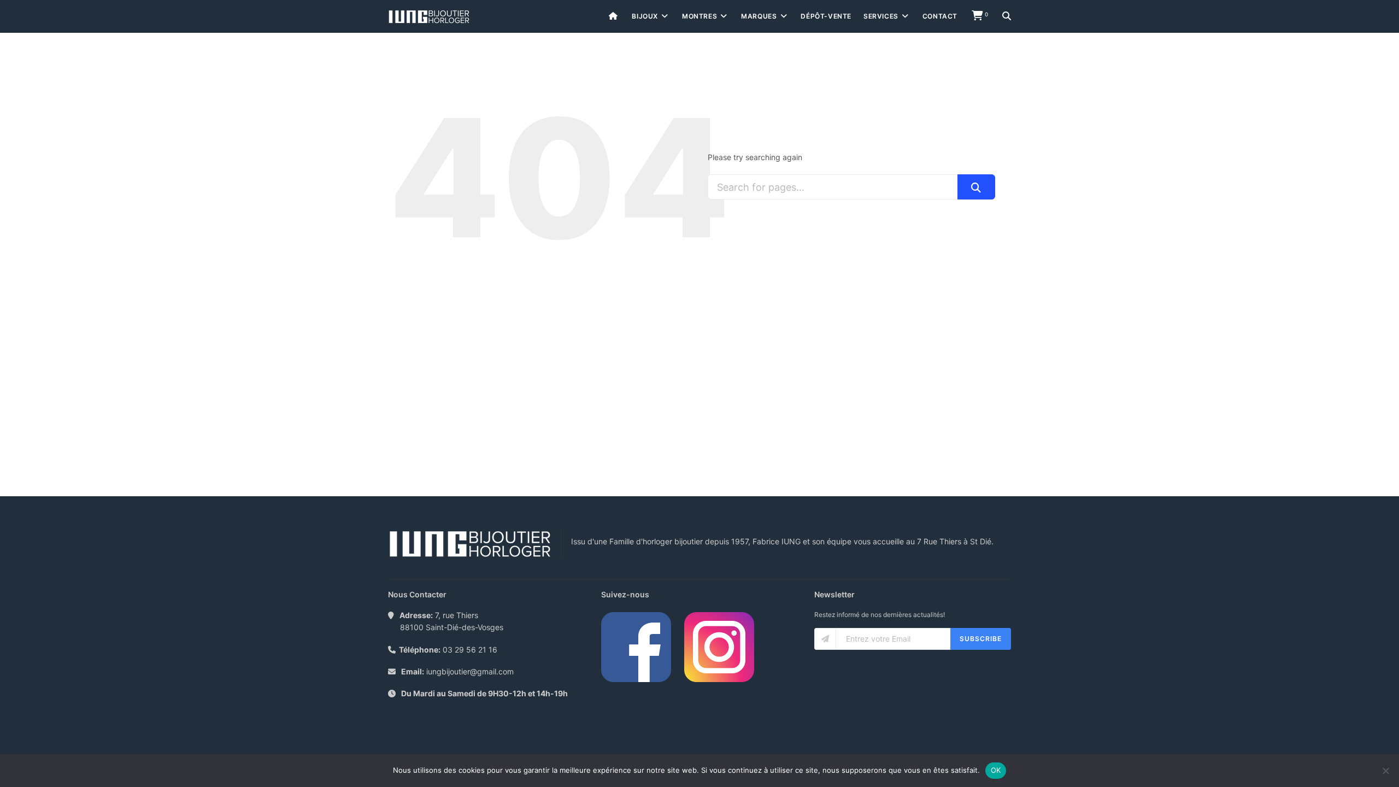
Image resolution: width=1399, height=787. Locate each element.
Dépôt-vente (826, 16)
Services (880, 16)
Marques (759, 16)
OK (996, 770)
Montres (699, 16)
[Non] (1385, 770)
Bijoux (645, 16)
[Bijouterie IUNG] (429, 16)
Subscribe (981, 639)
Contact (939, 16)
